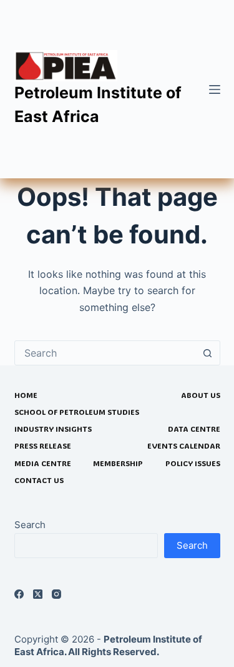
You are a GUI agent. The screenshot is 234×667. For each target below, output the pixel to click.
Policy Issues (192, 463)
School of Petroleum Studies (76, 412)
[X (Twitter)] (37, 594)
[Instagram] (56, 594)
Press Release (42, 446)
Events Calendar (183, 446)
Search (30, 525)
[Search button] (208, 353)
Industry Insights (53, 429)
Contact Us (39, 480)
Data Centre (194, 429)
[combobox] (105, 352)
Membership (118, 463)
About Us (200, 395)
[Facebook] (19, 594)
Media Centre (42, 463)
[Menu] (214, 89)
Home (25, 395)
